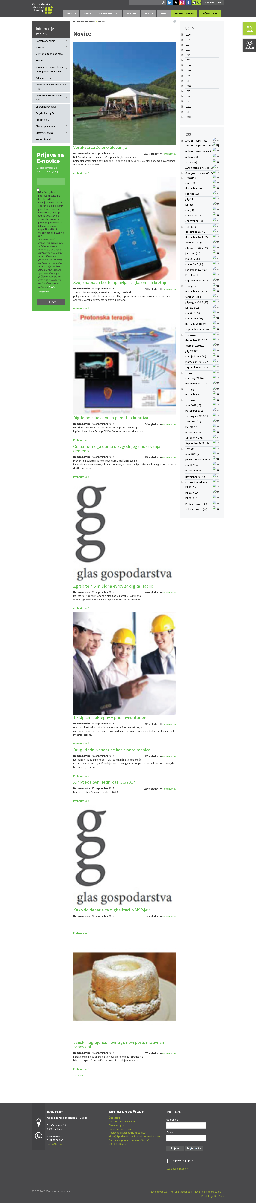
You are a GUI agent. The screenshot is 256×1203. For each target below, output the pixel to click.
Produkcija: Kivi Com (212, 1196)
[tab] (71, 13)
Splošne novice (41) (196, 509)
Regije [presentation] (148, 13)
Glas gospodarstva (45, 126)
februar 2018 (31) (194, 296)
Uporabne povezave (46, 106)
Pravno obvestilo (157, 1191)
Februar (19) (192, 193)
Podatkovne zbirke (45, 40)
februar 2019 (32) (194, 345)
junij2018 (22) (192, 307)
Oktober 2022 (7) (194, 437)
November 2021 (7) (195, 394)
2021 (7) (189, 389)
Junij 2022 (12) (193, 421)
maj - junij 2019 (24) (195, 356)
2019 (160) (191, 335)
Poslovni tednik (44, 139)
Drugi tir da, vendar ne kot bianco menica (111, 750)
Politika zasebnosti (181, 1191)
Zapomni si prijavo (182, 1160)
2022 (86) (190, 400)
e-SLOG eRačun (117, 1144)
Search (163, 2)
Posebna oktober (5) (196, 275)
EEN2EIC (40, 60)
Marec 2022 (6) (193, 432)
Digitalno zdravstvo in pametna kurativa (110, 418)
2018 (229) (191, 286)
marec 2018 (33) (194, 318)
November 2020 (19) (196, 383)
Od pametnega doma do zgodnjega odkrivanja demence (116, 448)
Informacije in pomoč (46, 30)
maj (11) (189, 210)
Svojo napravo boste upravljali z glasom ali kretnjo (120, 282)
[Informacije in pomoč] (42, 7)
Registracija (194, 1148)
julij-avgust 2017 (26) (196, 248)
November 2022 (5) (195, 477)
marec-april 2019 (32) (197, 362)
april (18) (190, 183)
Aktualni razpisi (43, 78)
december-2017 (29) (196, 237)
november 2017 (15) (196, 269)
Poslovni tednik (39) (196, 482)
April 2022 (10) (193, 405)
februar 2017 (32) (194, 242)
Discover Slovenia (45, 132)
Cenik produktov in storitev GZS (49, 98)
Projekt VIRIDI (43, 119)
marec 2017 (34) (194, 264)
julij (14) (189, 199)
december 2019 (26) (196, 340)
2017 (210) (191, 227)
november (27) (193, 215)
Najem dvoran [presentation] (184, 13)
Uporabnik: (172, 1119)
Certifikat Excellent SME (122, 1121)
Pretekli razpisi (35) (196, 504)
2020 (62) (190, 373)
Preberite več (81, 173)
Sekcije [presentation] (71, 13)
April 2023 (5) (192, 454)
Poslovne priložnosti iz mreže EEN (51, 87)
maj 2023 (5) (191, 465)
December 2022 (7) (195, 410)
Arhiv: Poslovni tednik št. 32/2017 (104, 782)
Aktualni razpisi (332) (196, 140)
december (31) (193, 188)
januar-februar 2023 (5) (197, 459)
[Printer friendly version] (174, 21)
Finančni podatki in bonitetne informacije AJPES (135, 1136)
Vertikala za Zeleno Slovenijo (100, 147)
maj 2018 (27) (192, 313)
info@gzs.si (56, 1144)
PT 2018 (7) (191, 498)
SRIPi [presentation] (164, 13)
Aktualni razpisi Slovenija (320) (202, 145)
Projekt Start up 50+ (46, 113)
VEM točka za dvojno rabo (49, 54)
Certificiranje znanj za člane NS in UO (129, 1140)
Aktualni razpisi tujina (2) (198, 151)
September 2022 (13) (197, 443)
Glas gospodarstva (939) (199, 173)
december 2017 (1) (195, 231)
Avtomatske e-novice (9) (199, 167)
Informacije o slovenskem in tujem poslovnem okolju (50, 69)
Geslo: (170, 1132)
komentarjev (169, 153)
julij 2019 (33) (192, 351)
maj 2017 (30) (192, 258)
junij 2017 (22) (192, 253)
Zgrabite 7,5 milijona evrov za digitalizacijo (113, 586)
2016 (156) (191, 178)
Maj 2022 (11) (192, 427)
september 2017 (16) (197, 280)
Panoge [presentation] (131, 13)
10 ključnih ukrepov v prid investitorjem (110, 717)
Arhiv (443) (191, 162)
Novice (101, 21)
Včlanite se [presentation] (210, 13)
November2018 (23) (196, 324)
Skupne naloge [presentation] (109, 13)
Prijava (51, 302)
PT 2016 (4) (191, 487)
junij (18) (189, 204)
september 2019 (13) (197, 367)
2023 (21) (190, 449)
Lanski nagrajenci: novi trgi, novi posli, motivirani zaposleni (119, 1044)
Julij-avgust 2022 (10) (197, 416)
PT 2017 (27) (192, 492)
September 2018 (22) (197, 329)
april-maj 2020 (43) (195, 378)
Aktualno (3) (191, 157)
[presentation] (87, 13)
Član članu (114, 1117)
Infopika (40, 47)
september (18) (194, 221)
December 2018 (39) (196, 291)
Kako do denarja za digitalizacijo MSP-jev (111, 910)
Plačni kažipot (116, 1125)
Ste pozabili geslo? (177, 1168)
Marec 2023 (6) (193, 470)
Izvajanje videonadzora (208, 1191)
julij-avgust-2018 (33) (196, 302)
